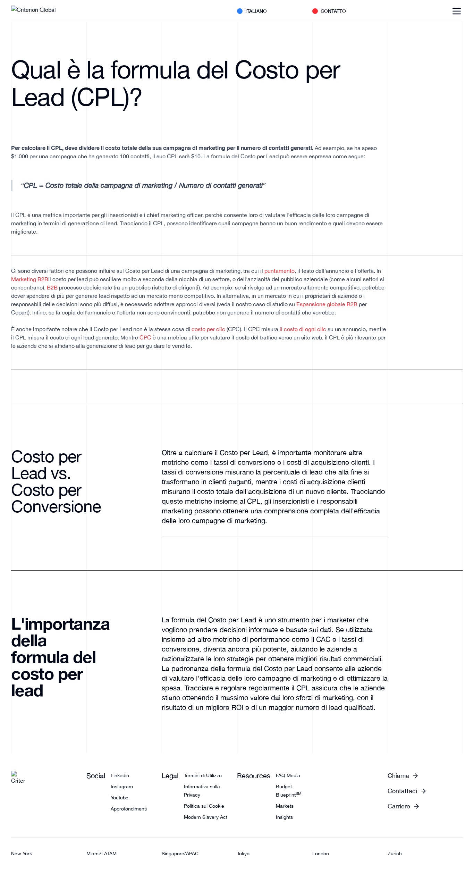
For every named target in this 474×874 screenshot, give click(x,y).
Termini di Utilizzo (203, 775)
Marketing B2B (29, 279)
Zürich (395, 853)
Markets (285, 806)
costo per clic (208, 329)
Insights (284, 817)
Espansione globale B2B (326, 304)
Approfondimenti (129, 809)
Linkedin (120, 775)
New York (21, 853)
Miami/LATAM (101, 853)
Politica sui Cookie (204, 806)
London (320, 853)
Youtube (119, 797)
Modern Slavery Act (205, 817)
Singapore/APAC (180, 853)
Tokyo (243, 853)
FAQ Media (288, 775)
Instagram (122, 786)
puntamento (279, 271)
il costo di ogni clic (303, 329)
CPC (145, 337)
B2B (52, 287)
